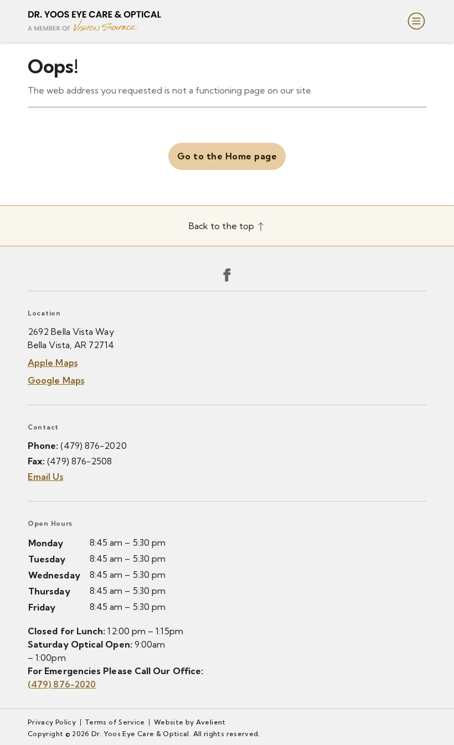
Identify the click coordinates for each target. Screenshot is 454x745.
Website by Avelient (190, 722)
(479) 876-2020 (93, 445)
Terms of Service (115, 722)
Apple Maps (53, 362)
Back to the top (222, 225)
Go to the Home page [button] (227, 156)
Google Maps (56, 380)
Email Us (45, 476)
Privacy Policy (52, 722)
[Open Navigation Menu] (414, 21)
